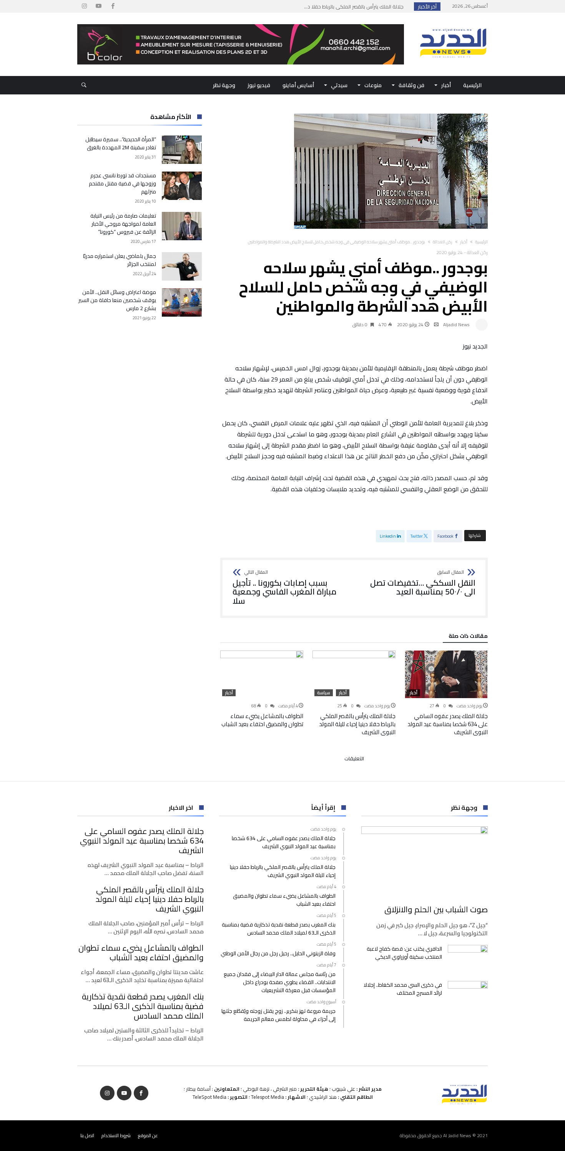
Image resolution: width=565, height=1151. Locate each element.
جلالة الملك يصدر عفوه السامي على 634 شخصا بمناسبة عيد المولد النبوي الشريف (447, 724)
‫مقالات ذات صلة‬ (468, 637)
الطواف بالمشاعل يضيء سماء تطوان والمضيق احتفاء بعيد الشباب (262, 720)
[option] (446, 693)
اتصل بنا (87, 1135)
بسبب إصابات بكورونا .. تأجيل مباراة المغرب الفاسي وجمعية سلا (285, 588)
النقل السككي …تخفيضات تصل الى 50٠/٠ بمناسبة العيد (422, 583)
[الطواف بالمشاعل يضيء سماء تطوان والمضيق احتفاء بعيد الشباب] (261, 674)
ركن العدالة (442, 242)
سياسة (323, 692)
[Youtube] (98, 6)
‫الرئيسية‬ (481, 242)
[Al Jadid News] (453, 24)
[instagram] (84, 6)
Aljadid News (456, 324)
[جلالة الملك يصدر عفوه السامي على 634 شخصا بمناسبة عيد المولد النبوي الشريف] (446, 674)
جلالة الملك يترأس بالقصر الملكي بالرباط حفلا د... (355, 6)
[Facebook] (112, 6)
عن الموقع (148, 1135)
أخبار (463, 242)
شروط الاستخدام (116, 1135)
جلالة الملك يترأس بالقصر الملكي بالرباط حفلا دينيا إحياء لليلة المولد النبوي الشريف (357, 724)
